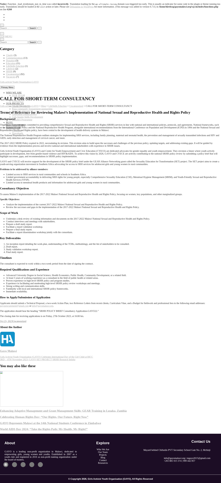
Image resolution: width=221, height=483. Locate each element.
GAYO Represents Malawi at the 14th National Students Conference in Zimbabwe (50, 423)
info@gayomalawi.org (42, 306)
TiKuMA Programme (22, 119)
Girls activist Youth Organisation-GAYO (19, 82)
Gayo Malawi (8, 351)
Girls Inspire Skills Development (27, 117)
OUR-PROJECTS (15, 103)
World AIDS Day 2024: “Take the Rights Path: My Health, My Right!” (44, 429)
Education (11, 63)
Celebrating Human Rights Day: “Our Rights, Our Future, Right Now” (44, 417)
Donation (10, 60)
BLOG (9, 122)
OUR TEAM (18, 95)
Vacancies (10, 77)
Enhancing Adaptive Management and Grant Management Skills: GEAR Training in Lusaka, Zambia (63, 410)
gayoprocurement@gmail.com (14, 306)
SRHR (9, 71)
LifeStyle (10, 68)
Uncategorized (13, 74)
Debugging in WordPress (82, 6)
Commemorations (14, 58)
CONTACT (18, 100)
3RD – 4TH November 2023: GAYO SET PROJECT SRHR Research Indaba (37, 359)
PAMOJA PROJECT (22, 111)
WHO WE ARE (14, 92)
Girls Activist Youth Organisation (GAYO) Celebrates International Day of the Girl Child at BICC (46, 357)
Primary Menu (7, 87)
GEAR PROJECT (21, 106)
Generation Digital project (24, 114)
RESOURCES (13, 128)
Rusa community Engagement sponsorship (32, 109)
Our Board (23, 98)
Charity (9, 55)
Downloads (17, 133)
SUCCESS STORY (15, 125)
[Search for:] (14, 28)
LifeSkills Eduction (15, 66)
